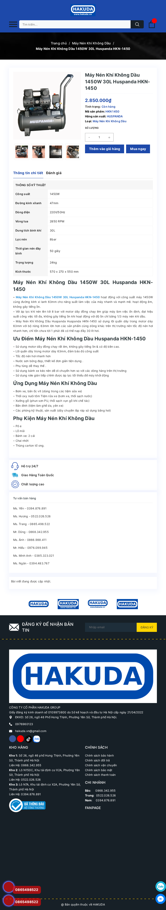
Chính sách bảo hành (99, 755)
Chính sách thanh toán (100, 774)
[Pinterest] (28, 738)
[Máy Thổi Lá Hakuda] (98, 604)
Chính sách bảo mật (98, 770)
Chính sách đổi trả (97, 760)
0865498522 (26, 902)
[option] (21, 152)
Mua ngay (138, 149)
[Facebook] (12, 738)
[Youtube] (20, 738)
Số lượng (92, 127)
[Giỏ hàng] (152, 27)
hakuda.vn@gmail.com (30, 731)
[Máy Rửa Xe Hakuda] (68, 604)
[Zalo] (36, 738)
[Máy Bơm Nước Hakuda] (127, 604)
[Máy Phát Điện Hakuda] (38, 604)
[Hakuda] (83, 676)
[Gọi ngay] (8, 887)
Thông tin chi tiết (28, 173)
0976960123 (24, 724)
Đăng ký (147, 627)
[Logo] (83, 10)
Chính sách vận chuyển (101, 765)
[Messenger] (160, 899)
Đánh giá (54, 173)
